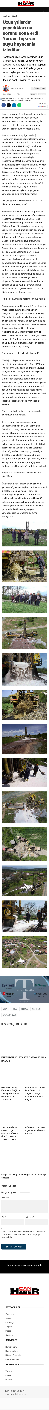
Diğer (6, 66)
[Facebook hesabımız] (8, 1405)
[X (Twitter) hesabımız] (15, 1405)
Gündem (8, 33)
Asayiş (7, 60)
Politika (8, 55)
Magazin (8, 44)
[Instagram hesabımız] (23, 1405)
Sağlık (7, 50)
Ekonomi (8, 28)
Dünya (7, 22)
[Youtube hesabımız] (31, 1405)
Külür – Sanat (11, 39)
